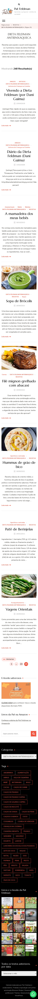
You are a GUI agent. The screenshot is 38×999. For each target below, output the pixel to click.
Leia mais (4, 126)
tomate (27, 875)
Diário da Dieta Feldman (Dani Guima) (19, 156)
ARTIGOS (22, 81)
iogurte (7, 841)
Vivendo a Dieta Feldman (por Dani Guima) (19, 94)
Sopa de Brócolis (19, 301)
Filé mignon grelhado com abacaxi (19, 383)
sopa (31, 870)
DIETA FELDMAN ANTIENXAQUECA (17, 84)
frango (26, 831)
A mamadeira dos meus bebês (19, 216)
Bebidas (27, 207)
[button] (7, 902)
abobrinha (8, 773)
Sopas (24, 297)
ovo (25, 856)
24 (21, 664)
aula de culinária (21, 778)
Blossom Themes (14, 993)
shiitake (7, 870)
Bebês (20, 207)
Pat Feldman (22, 9)
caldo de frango (11, 792)
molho (22, 851)
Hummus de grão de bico (19, 464)
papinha (7, 860)
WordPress (19, 996)
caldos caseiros (11, 817)
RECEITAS (32, 209)
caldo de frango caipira (14, 797)
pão (5, 865)
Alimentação (23, 773)
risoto (14, 865)
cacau (6, 787)
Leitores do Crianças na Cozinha (19, 86)
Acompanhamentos (17, 603)
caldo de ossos (10, 812)
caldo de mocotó (11, 807)
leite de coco (9, 851)
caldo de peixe (28, 812)
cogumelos (8, 821)
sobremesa (20, 870)
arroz (6, 778)
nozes (15, 856)
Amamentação (9, 207)
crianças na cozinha (13, 826)
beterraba (17, 782)
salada (25, 865)
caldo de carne (20, 787)
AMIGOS (12, 81)
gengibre (7, 836)
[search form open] (19, 4)
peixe (17, 860)
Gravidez (20, 836)
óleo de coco (9, 880)
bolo (28, 782)
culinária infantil (11, 831)
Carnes (4, 374)
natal (6, 856)
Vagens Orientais (19, 609)
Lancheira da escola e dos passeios (19, 846)
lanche (18, 841)
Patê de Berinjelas (19, 529)
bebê (5, 782)
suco (17, 875)
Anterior (10, 659)
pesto (26, 860)
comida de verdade (26, 821)
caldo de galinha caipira (14, 802)
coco (25, 817)
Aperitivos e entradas (17, 456)
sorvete (7, 875)
